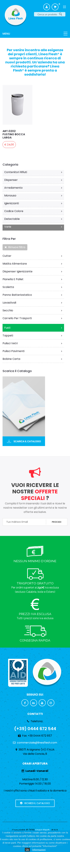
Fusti (33, 328)
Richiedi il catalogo (36, 803)
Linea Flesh (42, 830)
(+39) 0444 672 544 (35, 729)
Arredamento (33, 188)
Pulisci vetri (32, 343)
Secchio (32, 310)
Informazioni (39, 849)
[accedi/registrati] (46, 7)
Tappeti (32, 336)
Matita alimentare (32, 264)
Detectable (33, 219)
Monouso (33, 196)
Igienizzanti (33, 203)
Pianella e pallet (32, 279)
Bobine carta (32, 359)
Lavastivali (32, 303)
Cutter (32, 256)
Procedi (56, 521)
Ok (27, 849)
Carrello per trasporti (32, 318)
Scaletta (32, 287)
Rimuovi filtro (16, 247)
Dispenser (33, 180)
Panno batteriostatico (32, 295)
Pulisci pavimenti (32, 351)
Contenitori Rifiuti (33, 172)
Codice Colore (33, 211)
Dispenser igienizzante (32, 271)
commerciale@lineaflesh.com (37, 743)
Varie (33, 227)
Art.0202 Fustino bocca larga (14, 134)
